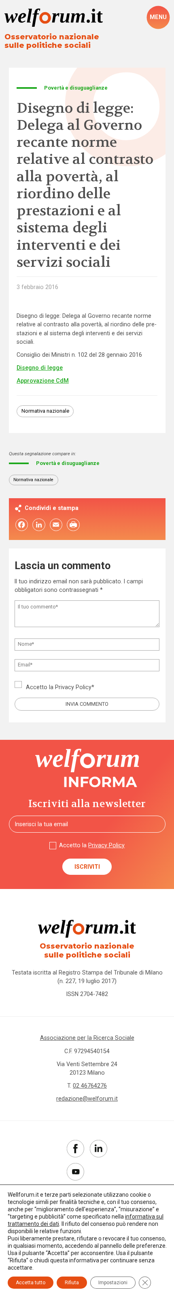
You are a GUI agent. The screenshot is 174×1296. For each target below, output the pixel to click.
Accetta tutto (30, 1282)
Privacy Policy (73, 687)
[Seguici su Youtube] (75, 1171)
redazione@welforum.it (87, 1098)
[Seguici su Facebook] (75, 1148)
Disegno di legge (40, 367)
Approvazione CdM (43, 380)
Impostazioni (112, 1282)
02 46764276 (90, 1085)
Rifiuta (72, 1282)
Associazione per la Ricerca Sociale (87, 1038)
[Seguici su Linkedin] (98, 1148)
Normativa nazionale (45, 411)
